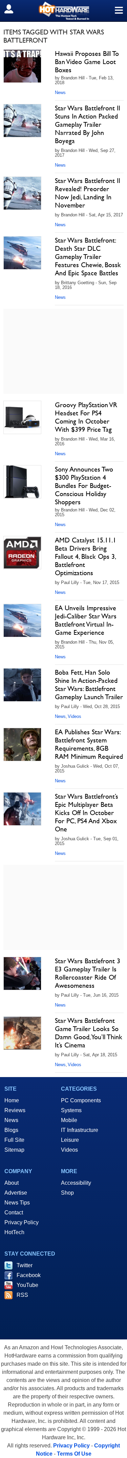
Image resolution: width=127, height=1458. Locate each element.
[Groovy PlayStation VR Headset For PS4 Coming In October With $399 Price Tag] (22, 417)
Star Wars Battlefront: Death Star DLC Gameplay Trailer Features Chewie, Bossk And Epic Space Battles (88, 256)
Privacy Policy (21, 1222)
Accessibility (76, 1183)
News (60, 92)
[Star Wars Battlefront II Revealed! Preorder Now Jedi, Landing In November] (22, 193)
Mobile (69, 1120)
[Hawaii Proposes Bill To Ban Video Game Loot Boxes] (22, 66)
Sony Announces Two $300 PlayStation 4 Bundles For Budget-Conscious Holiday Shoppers (84, 485)
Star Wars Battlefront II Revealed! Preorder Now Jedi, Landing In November (87, 193)
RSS (22, 1295)
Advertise (15, 1193)
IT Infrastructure (79, 1130)
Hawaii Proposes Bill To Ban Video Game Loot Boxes (87, 61)
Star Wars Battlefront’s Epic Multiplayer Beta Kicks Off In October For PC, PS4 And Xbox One (86, 812)
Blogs (11, 1130)
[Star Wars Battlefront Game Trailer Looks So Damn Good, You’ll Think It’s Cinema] (22, 1033)
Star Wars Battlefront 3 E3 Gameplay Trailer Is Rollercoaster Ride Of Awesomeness (87, 973)
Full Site (14, 1140)
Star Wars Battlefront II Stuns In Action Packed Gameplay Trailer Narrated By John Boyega (87, 124)
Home (11, 1100)
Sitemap (14, 1150)
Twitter (25, 1265)
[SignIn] (13, 8)
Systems (71, 1110)
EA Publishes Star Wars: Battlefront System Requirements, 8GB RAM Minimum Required (89, 744)
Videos (74, 716)
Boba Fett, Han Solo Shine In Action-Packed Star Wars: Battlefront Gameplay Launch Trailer (89, 684)
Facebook (29, 1275)
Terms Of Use (74, 1454)
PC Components (81, 1100)
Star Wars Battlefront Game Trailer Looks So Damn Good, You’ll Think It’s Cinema (88, 1032)
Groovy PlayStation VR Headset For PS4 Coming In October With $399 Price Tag (86, 417)
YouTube (27, 1285)
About (11, 1183)
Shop (67, 1193)
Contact (13, 1212)
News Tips (17, 1203)
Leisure (70, 1140)
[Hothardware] (63, 11)
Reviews (14, 1110)
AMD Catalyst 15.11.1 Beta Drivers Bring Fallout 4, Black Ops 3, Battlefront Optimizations (85, 556)
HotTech (14, 1232)
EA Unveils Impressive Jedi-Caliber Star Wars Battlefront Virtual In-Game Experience (86, 620)
